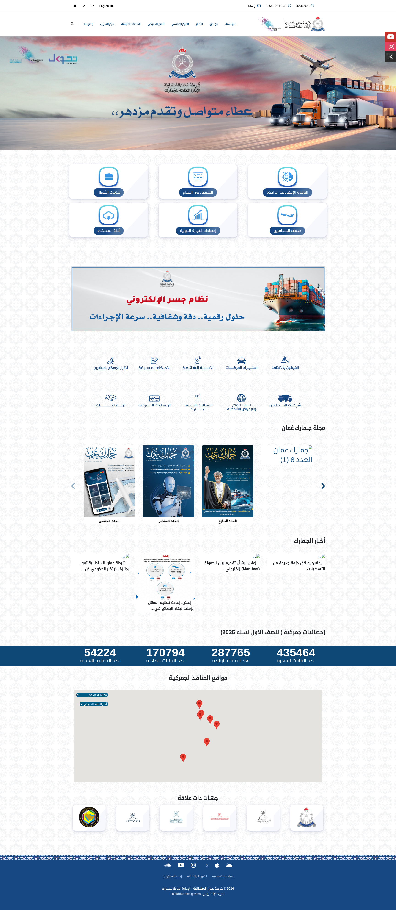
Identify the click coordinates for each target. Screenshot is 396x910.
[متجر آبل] (217, 865)
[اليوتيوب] (181, 865)
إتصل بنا (88, 24)
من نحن (214, 24)
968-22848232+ (276, 6)
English (104, 6)
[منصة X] (205, 865)
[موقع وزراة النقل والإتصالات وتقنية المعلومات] (263, 818)
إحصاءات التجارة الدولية (198, 231)
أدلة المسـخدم (108, 231)
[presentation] (73, 485)
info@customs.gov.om (186, 894)
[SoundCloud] (167, 865)
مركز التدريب (107, 24)
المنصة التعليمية (131, 24)
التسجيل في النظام (198, 192)
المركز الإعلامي (180, 24)
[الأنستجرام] (193, 865)
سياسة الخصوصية (223, 876)
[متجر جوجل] (229, 865)
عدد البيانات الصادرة (165, 660)
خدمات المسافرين (287, 231)
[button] (210, 719)
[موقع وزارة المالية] (176, 818)
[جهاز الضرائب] (132, 818)
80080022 (303, 6)
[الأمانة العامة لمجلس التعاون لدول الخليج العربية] (89, 818)
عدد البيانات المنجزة (296, 660)
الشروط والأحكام (197, 876)
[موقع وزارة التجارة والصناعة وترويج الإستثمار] (220, 818)
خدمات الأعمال (108, 192)
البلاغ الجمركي (156, 24)
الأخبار (199, 24)
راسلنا (252, 6)
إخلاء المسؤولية (172, 876)
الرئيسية (230, 24)
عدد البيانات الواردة (230, 660)
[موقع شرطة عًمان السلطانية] (307, 818)
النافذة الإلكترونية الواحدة (287, 192)
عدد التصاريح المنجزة (100, 660)
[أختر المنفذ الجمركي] (94, 704)
